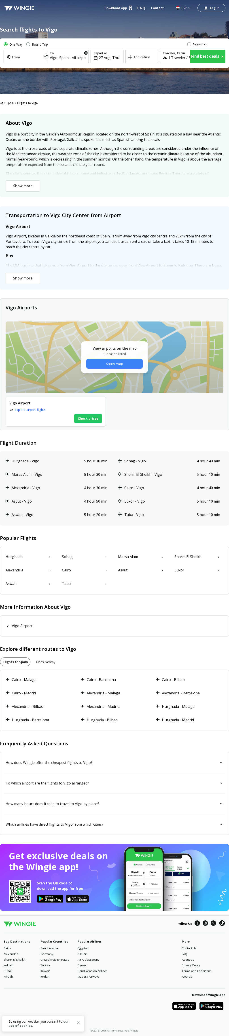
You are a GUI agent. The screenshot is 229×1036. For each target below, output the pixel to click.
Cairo (7, 948)
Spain (10, 102)
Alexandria (11, 954)
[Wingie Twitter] (213, 923)
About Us (188, 960)
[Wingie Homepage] (19, 8)
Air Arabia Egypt (88, 960)
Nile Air (82, 954)
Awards (187, 977)
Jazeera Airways (89, 977)
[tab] (15, 662)
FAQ (184, 954)
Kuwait (45, 971)
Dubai (8, 971)
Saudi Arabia (49, 948)
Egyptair (83, 948)
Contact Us (189, 948)
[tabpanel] (114, 700)
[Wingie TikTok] (222, 924)
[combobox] (27, 60)
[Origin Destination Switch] (46, 56)
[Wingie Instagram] (205, 923)
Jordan (44, 977)
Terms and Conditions (197, 971)
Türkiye (45, 965)
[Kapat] (78, 1023)
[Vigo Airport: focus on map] (56, 411)
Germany (46, 954)
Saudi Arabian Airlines (93, 971)
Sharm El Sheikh (14, 960)
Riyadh (8, 977)
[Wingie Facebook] (197, 923)
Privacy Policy (191, 965)
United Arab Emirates (54, 960)
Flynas (82, 965)
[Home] (1, 103)
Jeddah (8, 965)
